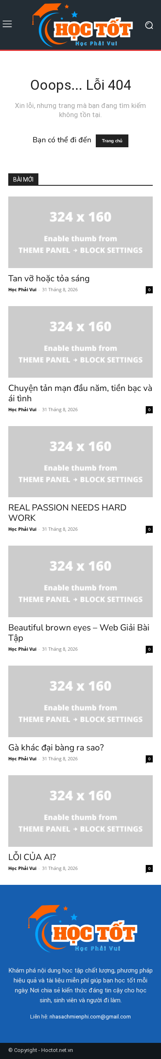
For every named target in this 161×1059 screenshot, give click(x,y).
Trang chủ (112, 141)
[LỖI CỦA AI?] (80, 811)
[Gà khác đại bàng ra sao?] (80, 701)
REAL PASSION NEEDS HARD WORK (67, 513)
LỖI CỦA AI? (32, 857)
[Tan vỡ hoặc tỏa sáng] (80, 232)
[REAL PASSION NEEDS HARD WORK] (80, 462)
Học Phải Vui (22, 289)
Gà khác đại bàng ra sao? (56, 747)
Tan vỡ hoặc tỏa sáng (49, 278)
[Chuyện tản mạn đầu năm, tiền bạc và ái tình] (80, 342)
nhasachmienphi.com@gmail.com (90, 1016)
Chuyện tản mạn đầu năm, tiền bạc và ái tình (80, 393)
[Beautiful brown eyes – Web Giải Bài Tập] (80, 581)
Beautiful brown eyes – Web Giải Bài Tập (78, 633)
